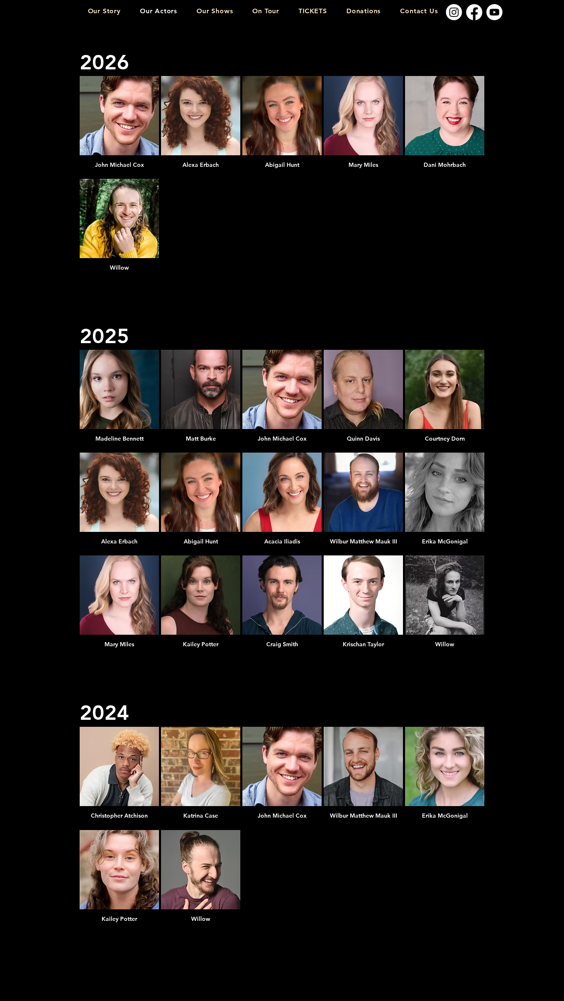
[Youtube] (494, 12)
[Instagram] (454, 12)
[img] (119, 126)
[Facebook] (474, 12)
